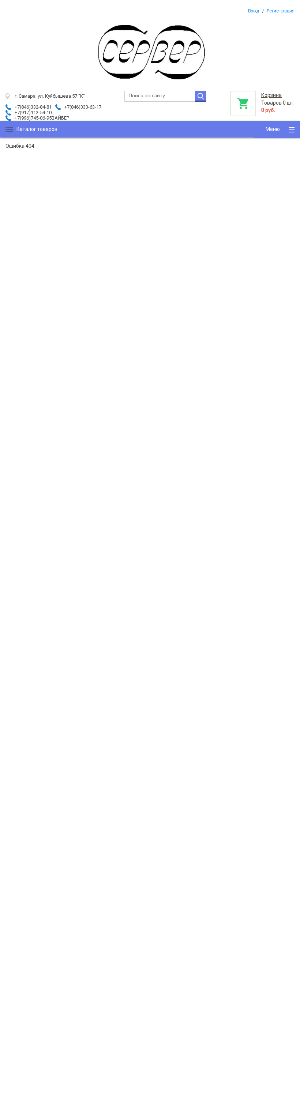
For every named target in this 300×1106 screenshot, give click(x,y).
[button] (277, 129)
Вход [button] (253, 11)
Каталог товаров (36, 129)
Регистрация (281, 11)
